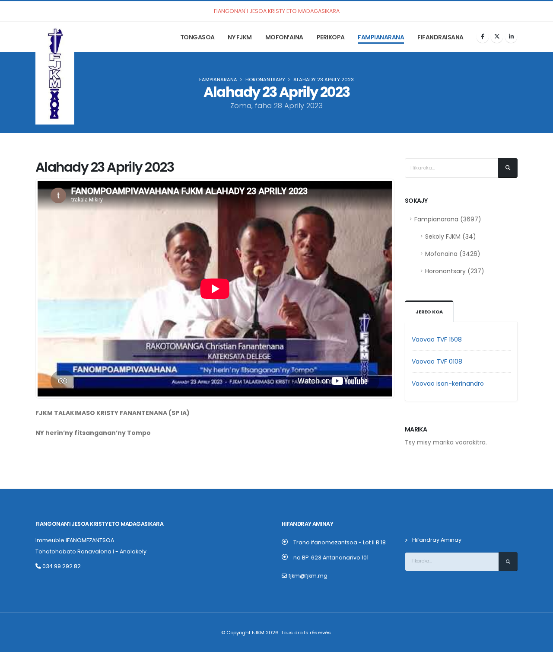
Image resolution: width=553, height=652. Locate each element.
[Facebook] (483, 37)
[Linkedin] (511, 37)
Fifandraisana (440, 37)
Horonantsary (265, 79)
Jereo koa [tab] (429, 311)
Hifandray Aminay (436, 539)
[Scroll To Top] (538, 642)
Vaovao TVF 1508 (437, 339)
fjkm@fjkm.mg (308, 575)
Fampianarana (381, 37)
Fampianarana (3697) (447, 219)
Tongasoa (197, 37)
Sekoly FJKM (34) (450, 236)
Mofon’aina (284, 37)
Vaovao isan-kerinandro (448, 383)
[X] (497, 37)
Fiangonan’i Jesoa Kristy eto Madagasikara (99, 523)
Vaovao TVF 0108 (437, 361)
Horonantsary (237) (454, 271)
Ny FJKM (240, 37)
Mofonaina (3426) (452, 253)
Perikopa (331, 37)
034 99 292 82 (61, 566)
